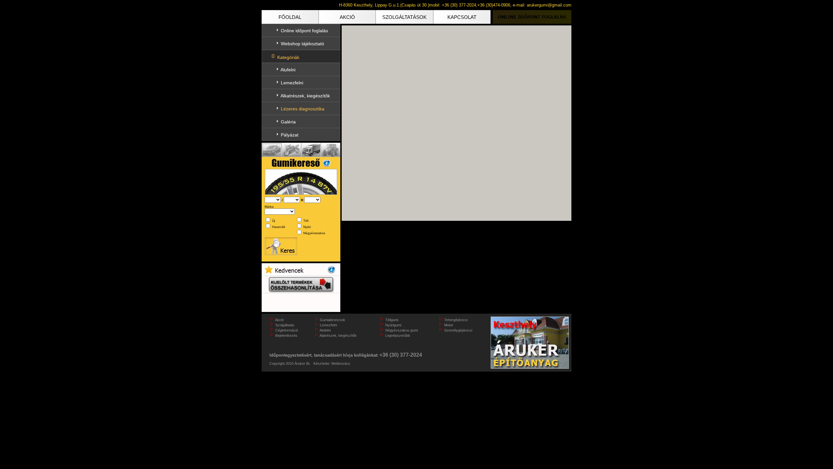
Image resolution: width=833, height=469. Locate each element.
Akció (279, 320)
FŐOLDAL (290, 17)
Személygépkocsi (458, 330)
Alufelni (287, 69)
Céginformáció (286, 330)
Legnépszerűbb (397, 335)
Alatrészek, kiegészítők (338, 335)
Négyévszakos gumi (401, 330)
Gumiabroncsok (332, 320)
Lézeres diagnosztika (302, 108)
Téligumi (391, 320)
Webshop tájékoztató (302, 43)
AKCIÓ (347, 17)
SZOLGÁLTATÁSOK (404, 17)
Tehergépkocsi (456, 320)
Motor (448, 325)
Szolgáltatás (284, 325)
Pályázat (289, 134)
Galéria (288, 121)
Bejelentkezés (286, 335)
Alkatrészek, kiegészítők (305, 95)
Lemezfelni (292, 82)
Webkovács (340, 363)
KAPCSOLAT (461, 17)
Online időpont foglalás (304, 30)
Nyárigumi (393, 325)
